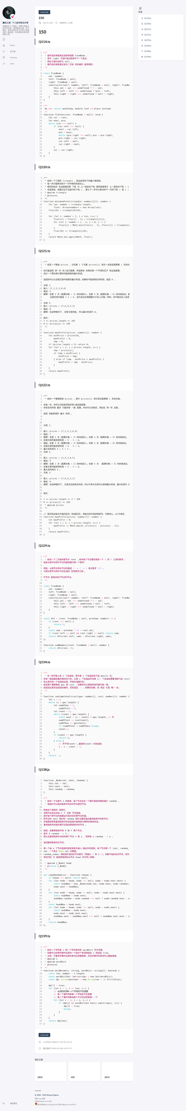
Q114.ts (147, 18)
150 (41, 18)
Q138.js (147, 51)
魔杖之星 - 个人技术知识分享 (15, 22)
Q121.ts (147, 29)
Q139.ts (147, 56)
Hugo (40, 1099)
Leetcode (44, 12)
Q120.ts (147, 23)
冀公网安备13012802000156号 (48, 1105)
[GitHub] (4, 40)
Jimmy (46, 1101)
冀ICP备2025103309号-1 (67, 1105)
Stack (40, 1101)
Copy (125, 53)
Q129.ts (147, 40)
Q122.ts (147, 34)
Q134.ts (147, 45)
